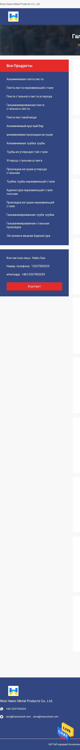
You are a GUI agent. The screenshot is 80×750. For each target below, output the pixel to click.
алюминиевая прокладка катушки (30, 134)
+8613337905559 (33, 274)
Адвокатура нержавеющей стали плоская (30, 191)
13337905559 (40, 266)
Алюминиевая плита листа (25, 79)
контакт (34, 286)
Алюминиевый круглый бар (25, 126)
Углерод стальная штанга (24, 160)
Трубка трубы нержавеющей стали (31, 181)
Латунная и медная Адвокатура (28, 235)
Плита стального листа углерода (29, 96)
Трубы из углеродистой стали (27, 152)
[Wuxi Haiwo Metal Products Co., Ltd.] (13, 16)
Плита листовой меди (22, 117)
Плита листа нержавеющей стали (30, 87)
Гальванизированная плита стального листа (25, 106)
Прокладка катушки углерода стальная (27, 171)
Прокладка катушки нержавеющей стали (30, 204)
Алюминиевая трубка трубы (26, 143)
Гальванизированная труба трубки (30, 214)
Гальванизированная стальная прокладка (28, 225)
